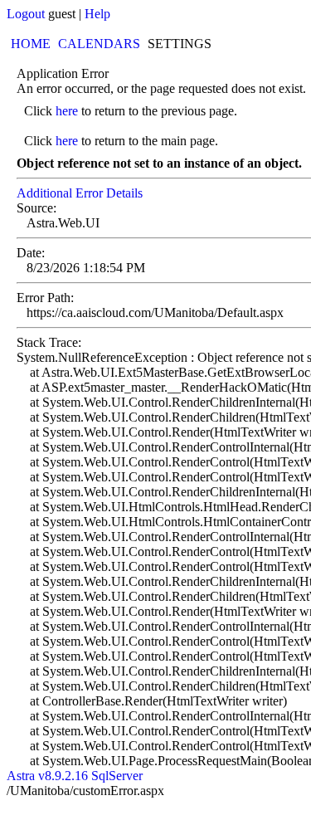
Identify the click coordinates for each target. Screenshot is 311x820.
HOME (31, 44)
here (67, 111)
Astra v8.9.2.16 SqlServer (75, 776)
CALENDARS (99, 44)
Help (97, 14)
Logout (26, 14)
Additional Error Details (80, 193)
